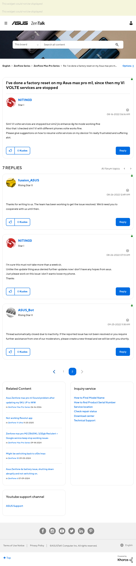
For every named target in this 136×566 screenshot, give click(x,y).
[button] (10, 150)
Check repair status (85, 411)
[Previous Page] (54, 372)
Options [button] (127, 65)
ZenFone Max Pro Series (47, 65)
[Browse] (7, 23)
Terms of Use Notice (13, 545)
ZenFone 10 (13, 458)
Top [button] (8, 558)
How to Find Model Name (89, 397)
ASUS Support (14, 506)
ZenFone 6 (13, 478)
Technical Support (84, 420)
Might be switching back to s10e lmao (25, 453)
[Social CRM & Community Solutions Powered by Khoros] (125, 559)
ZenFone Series (22, 65)
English (6, 65)
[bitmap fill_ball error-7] (125, 168)
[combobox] (81, 45)
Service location (83, 407)
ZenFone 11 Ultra (15, 422)
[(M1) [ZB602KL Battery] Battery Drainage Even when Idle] (131, 168)
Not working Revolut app (19, 418)
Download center (84, 416)
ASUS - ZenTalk (28, 23)
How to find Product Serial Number (95, 402)
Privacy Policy (37, 545)
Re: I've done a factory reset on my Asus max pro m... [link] (90, 65)
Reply (122, 150)
